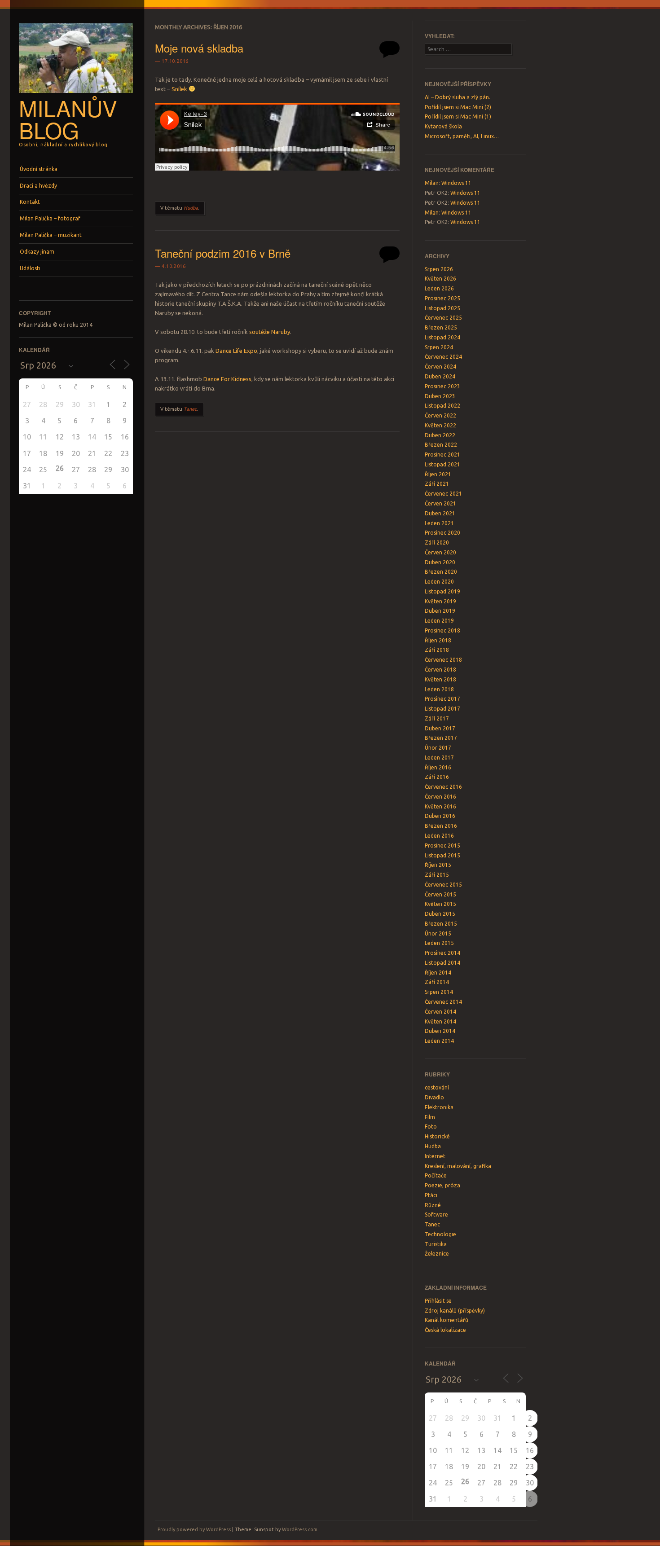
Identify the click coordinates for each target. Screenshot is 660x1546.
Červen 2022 (440, 415)
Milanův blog (68, 118)
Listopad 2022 (442, 405)
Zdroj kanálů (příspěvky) (455, 1310)
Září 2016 (437, 777)
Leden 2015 (439, 943)
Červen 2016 (440, 796)
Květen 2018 (440, 679)
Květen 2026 (440, 278)
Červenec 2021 (443, 493)
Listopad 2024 (442, 337)
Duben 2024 (440, 376)
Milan (432, 183)
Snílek (179, 89)
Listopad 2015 (442, 855)
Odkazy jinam (37, 252)
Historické (437, 1136)
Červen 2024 (440, 366)
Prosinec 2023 (442, 386)
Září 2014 (437, 982)
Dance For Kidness (227, 379)
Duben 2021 (440, 513)
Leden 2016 (439, 836)
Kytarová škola (443, 126)
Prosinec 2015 (442, 845)
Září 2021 (437, 484)
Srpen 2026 (439, 269)
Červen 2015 (440, 894)
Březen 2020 (441, 572)
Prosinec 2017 (442, 699)
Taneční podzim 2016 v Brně (222, 253)
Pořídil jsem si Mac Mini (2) (458, 107)
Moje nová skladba (199, 48)
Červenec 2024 (443, 357)
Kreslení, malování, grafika (458, 1166)
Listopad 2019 (442, 591)
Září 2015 (437, 875)
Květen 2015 (440, 904)
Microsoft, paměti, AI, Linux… (462, 136)
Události (30, 268)
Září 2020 (437, 542)
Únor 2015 (438, 933)
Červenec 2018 (443, 660)
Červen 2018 (440, 669)
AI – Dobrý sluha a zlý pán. (457, 97)
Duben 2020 (440, 562)
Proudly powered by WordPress (194, 1529)
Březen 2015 (441, 924)
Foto (431, 1126)
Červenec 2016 (443, 787)
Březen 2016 (441, 826)
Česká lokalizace (445, 1330)
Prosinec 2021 (442, 454)
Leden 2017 (439, 757)
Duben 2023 (440, 396)
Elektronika (439, 1107)
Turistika (436, 1244)
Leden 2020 (439, 581)
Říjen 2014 (438, 972)
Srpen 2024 (439, 347)
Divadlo (434, 1097)
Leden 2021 (439, 523)
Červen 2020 (440, 552)
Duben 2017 (440, 728)
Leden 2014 (439, 1041)
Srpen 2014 (439, 992)
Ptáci (431, 1195)
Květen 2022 (440, 425)
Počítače (436, 1175)
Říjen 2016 (438, 767)
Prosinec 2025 (442, 298)
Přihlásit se (438, 1301)
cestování (437, 1087)
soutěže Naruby (269, 332)
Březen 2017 (441, 738)
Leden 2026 (439, 288)
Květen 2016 (440, 806)
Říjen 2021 (438, 474)
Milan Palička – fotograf (50, 218)
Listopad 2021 (442, 464)
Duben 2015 (440, 914)
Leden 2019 (439, 621)
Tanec (190, 409)
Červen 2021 (440, 503)
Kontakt (30, 202)
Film (430, 1117)
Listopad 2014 (442, 963)
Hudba (191, 208)
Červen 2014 (440, 1012)
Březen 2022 (441, 445)
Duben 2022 (440, 435)
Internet (435, 1156)
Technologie (440, 1234)
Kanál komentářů (446, 1320)
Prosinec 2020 (442, 533)
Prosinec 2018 (442, 630)
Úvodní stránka (38, 169)
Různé (433, 1205)
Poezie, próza (442, 1185)
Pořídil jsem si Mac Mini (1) (458, 116)
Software (436, 1214)
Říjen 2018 (438, 640)
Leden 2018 (439, 689)
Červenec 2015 (443, 884)
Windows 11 (456, 183)
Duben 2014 (440, 1031)
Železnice (437, 1253)
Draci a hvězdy (38, 186)
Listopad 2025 (442, 308)
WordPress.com (299, 1529)
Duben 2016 (440, 816)
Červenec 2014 (443, 1002)
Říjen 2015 (438, 865)
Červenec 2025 (443, 318)
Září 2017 (437, 718)
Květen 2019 (440, 601)
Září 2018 (437, 650)
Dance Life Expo (236, 350)
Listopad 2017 (442, 709)
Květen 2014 (440, 1021)
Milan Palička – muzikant (51, 235)
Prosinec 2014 (442, 953)
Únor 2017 (438, 748)
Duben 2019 (440, 611)
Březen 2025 (441, 327)
